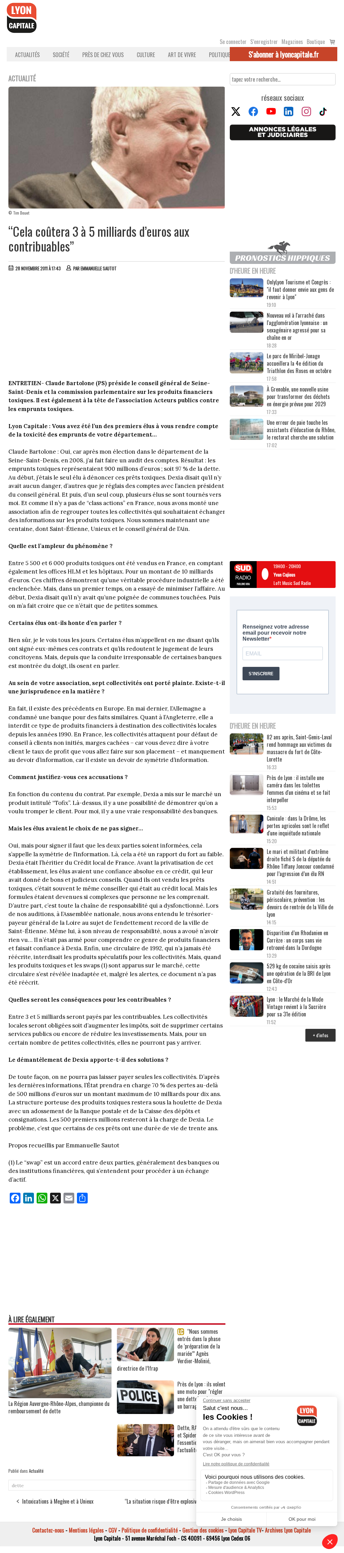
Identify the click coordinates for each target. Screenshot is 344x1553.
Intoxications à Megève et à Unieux (57, 1501)
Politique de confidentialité (150, 1530)
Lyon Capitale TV (245, 1530)
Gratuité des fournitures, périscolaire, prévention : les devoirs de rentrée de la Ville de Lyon (300, 903)
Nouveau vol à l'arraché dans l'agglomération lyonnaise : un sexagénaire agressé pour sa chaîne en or (297, 326)
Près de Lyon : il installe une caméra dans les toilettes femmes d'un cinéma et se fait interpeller (298, 789)
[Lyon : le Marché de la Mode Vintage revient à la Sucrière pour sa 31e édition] (246, 1007)
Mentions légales (86, 1530)
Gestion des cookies (203, 1530)
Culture (146, 55)
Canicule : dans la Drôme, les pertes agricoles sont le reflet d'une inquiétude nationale (298, 826)
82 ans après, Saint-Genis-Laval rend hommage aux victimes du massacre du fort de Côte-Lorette (299, 748)
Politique (219, 55)
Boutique (316, 42)
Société (61, 55)
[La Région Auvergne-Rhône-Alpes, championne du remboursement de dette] (60, 1396)
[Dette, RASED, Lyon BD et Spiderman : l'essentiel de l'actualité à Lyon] (145, 1454)
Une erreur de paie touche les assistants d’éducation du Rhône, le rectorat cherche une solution (301, 430)
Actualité (36, 1470)
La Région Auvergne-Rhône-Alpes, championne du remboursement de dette (59, 1407)
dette (18, 1485)
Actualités (27, 55)
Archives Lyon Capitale (288, 1530)
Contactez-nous (48, 1530)
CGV (113, 1530)
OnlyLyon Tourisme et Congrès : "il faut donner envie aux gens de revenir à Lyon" (300, 289)
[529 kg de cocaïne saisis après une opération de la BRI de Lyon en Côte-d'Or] (246, 973)
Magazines (292, 42)
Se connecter (233, 42)
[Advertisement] (116, 327)
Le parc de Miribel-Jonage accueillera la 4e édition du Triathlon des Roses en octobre (299, 363)
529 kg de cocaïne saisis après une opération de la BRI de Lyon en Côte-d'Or (299, 973)
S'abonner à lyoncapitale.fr (284, 54)
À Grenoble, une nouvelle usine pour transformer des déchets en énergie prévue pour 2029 (298, 396)
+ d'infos (320, 1035)
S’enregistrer (264, 42)
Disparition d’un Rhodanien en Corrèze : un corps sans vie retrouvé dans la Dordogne (297, 940)
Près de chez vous (103, 55)
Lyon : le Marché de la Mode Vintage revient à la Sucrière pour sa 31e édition (296, 1007)
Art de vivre (182, 55)
